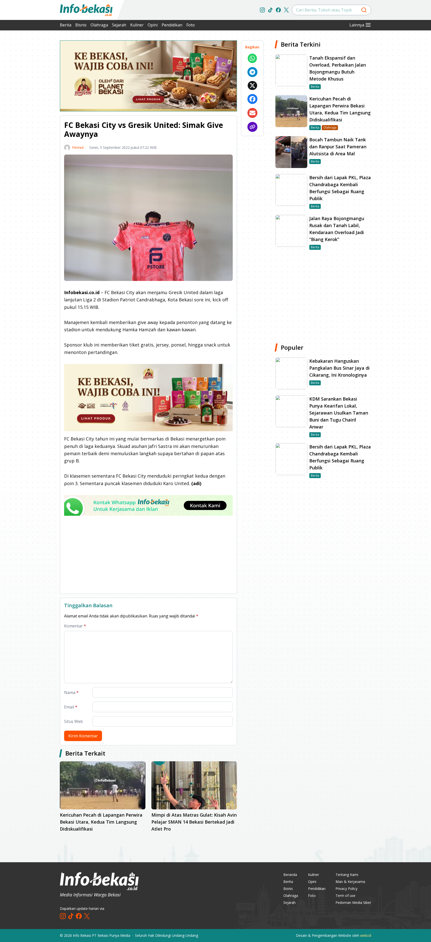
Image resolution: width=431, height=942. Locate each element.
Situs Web (73, 721)
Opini (153, 25)
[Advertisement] (33, 114)
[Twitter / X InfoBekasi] (286, 9)
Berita (65, 25)
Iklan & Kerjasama (350, 881)
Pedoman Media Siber (353, 902)
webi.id (365, 935)
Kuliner (137, 25)
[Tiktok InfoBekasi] (270, 9)
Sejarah (119, 25)
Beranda (290, 874)
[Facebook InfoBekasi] (278, 9)
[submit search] (364, 10)
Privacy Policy (346, 888)
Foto (190, 25)
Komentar (75, 626)
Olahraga (99, 25)
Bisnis (81, 25)
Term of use (345, 895)
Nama (71, 692)
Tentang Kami (346, 874)
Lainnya (356, 25)
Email (70, 707)
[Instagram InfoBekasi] (262, 9)
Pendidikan (172, 25)
